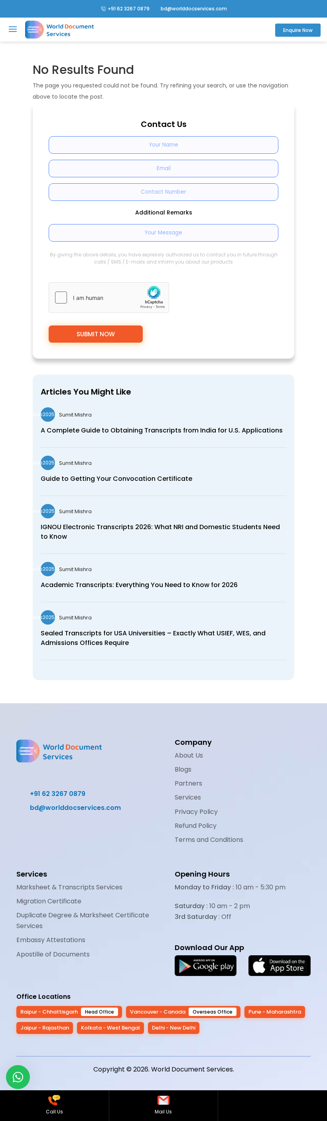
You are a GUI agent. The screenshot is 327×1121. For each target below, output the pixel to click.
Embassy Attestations (50, 939)
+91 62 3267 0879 (129, 9)
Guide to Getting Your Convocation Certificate (116, 478)
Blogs (183, 769)
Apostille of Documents (53, 954)
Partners (188, 783)
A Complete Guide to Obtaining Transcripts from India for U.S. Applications (162, 430)
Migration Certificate (48, 901)
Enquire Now (298, 30)
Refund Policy (196, 825)
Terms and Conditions (209, 839)
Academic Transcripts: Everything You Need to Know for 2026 (139, 584)
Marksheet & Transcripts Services (69, 887)
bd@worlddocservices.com (190, 9)
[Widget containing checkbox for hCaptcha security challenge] (109, 297)
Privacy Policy (196, 811)
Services (188, 797)
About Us (189, 755)
